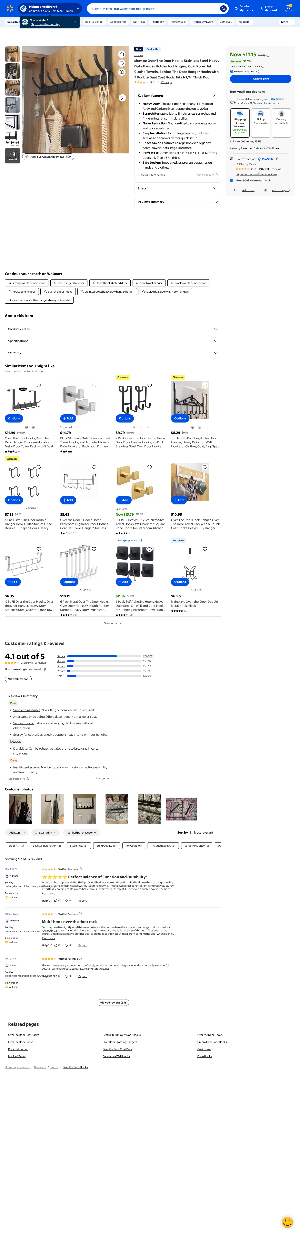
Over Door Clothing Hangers (120, 1042)
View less (100, 778)
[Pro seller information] (278, 159)
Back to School (94, 21)
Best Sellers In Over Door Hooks (122, 1034)
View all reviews (18, 679)
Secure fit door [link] (23, 723)
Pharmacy (157, 21)
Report (82, 900)
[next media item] (122, 98)
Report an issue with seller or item (257, 174)
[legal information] (262, 66)
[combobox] (158, 8)
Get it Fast (139, 21)
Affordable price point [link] (28, 717)
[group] (153, 82)
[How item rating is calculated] (44, 669)
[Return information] (256, 71)
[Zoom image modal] (122, 72)
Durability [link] (20, 748)
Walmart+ (245, 21)
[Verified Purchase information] (80, 869)
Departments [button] (15, 21)
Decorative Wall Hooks (116, 1056)
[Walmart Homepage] (10, 8)
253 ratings (166, 82)
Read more (48, 893)
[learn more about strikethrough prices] (268, 55)
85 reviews (40, 662)
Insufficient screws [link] (26, 767)
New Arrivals (178, 21)
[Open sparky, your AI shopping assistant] (287, 1222)
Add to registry (281, 190)
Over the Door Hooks (209, 1034)
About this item (19, 315)
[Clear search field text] (214, 8)
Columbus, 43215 (251, 141)
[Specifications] (215, 341)
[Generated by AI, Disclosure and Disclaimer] (216, 175)
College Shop (118, 21)
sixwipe (138, 55)
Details (267, 180)
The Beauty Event (202, 21)
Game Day (226, 21)
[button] (244, 8)
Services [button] (41, 21)
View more (110, 623)
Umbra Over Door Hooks (212, 1042)
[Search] (223, 8)
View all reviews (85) (113, 1002)
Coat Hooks (204, 1049)
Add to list (248, 190)
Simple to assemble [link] (26, 710)
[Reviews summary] (157, 82)
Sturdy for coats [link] (24, 735)
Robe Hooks (204, 1056)
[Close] (75, 22)
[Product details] (215, 329)
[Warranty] (215, 353)
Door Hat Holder (18, 1049)
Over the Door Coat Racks (23, 1034)
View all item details (153, 175)
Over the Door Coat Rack (117, 1049)
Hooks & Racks (17, 1056)
